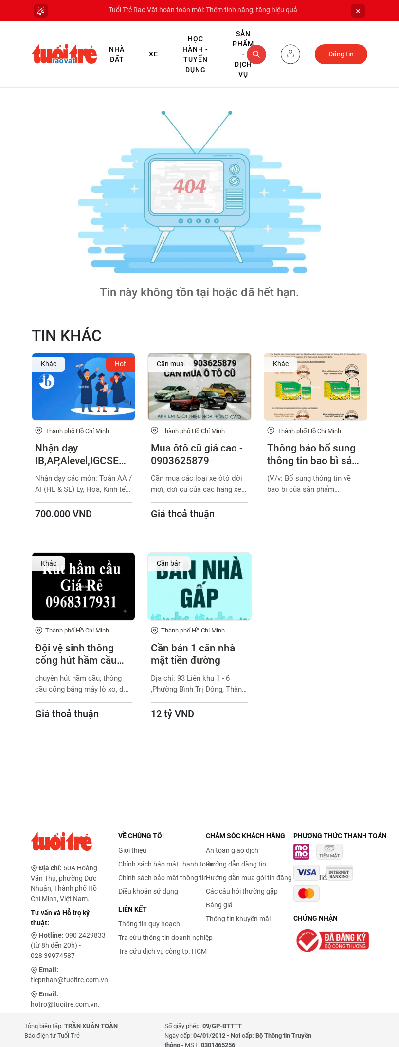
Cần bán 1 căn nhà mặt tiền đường (193, 654)
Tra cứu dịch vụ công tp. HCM (162, 951)
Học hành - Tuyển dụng (195, 54)
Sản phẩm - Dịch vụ (243, 54)
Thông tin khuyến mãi (238, 918)
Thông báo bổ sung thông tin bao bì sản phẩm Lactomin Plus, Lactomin (315, 454)
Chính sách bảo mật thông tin (162, 878)
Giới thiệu (132, 850)
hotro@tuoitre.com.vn (64, 1004)
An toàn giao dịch (232, 850)
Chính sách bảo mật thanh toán (166, 864)
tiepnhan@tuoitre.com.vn (69, 980)
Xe (153, 54)
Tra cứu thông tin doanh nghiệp (165, 937)
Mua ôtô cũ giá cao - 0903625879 (197, 454)
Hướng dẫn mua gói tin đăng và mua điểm (269, 878)
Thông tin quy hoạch (149, 924)
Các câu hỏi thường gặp (242, 891)
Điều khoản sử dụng (148, 891)
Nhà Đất (117, 54)
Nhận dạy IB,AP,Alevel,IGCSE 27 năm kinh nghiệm (81, 454)
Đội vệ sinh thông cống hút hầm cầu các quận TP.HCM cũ (81, 654)
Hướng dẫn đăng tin (236, 864)
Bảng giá (219, 905)
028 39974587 (53, 955)
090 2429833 (85, 935)
